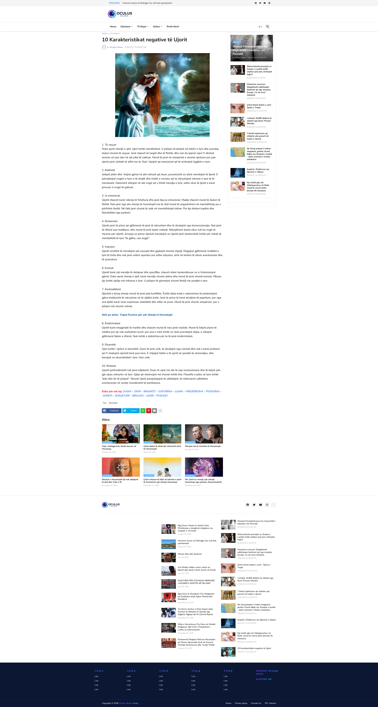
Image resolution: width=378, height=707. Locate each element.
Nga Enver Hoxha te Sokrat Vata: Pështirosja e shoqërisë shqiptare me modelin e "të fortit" (195, 528)
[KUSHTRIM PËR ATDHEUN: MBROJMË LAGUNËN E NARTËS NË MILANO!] (168, 584)
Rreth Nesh (173, 26)
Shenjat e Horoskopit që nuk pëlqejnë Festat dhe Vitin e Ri (120, 480)
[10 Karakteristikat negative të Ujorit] (228, 652)
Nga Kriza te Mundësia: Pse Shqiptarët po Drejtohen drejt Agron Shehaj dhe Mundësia (196, 597)
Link (96, 676)
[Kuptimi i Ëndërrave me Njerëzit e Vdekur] (237, 173)
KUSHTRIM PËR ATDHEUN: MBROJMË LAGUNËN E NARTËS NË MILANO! (196, 582)
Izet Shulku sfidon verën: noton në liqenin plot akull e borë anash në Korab (197, 568)
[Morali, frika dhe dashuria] (168, 557)
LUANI (179, 391)
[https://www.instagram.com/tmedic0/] (273, 504)
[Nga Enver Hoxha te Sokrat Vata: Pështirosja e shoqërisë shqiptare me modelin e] (168, 529)
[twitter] (260, 3)
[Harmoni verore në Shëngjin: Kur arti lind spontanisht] (168, 544)
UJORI (150, 395)
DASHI (127, 391)
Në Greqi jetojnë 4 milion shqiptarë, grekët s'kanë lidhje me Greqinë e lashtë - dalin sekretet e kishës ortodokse (259, 154)
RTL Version (270, 703)
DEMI (137, 391)
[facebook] (256, 3)
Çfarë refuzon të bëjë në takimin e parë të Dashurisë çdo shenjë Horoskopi (162, 480)
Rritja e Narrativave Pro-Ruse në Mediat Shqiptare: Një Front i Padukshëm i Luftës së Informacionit (196, 627)
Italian (156, 26)
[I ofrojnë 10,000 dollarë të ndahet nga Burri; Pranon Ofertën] (237, 122)
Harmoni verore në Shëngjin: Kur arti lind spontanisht (197, 542)
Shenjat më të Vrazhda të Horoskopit (203, 446)
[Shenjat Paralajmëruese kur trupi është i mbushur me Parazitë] (228, 524)
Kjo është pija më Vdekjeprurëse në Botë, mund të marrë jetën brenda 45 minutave (258, 186)
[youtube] (265, 3)
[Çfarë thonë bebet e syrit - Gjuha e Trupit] (237, 108)
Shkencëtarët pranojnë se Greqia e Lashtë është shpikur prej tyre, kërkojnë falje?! (259, 70)
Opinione (125, 26)
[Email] (154, 410)
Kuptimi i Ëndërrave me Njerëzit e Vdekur (258, 170)
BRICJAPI (138, 395)
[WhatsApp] (142, 410)
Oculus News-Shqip (128, 703)
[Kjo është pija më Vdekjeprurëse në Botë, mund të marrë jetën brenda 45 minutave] (237, 186)
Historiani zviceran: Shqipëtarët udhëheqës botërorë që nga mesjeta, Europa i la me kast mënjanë (259, 89)
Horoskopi (114, 33)
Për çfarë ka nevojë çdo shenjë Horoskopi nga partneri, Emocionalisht (203, 480)
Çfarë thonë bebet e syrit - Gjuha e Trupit (259, 106)
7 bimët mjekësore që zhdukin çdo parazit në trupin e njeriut (258, 136)
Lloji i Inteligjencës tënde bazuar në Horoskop (119, 447)
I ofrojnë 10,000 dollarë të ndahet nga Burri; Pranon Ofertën (259, 121)
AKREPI (107, 395)
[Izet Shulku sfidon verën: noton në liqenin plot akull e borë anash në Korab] (168, 571)
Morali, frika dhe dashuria (190, 554)
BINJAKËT (150, 391)
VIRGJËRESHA (194, 391)
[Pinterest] (148, 410)
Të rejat (141, 26)
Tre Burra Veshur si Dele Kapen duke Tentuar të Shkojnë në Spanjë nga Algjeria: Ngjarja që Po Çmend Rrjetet (195, 612)
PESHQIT (162, 395)
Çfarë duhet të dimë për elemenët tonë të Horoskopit (162, 447)
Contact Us (256, 703)
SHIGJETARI (122, 395)
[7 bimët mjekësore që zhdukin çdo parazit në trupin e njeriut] (237, 137)
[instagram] (267, 504)
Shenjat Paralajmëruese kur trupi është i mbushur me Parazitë (256, 522)
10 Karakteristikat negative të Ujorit (254, 648)
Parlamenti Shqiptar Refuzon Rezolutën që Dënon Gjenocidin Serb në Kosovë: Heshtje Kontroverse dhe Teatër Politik (196, 642)
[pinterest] (269, 3)
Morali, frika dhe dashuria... (135, 3)
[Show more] (160, 410)
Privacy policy (241, 703)
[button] (260, 26)
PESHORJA (213, 391)
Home (113, 26)
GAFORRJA (165, 391)
